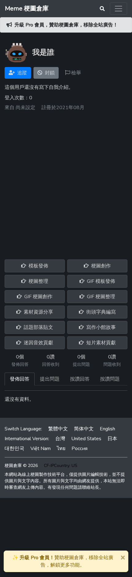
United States (86, 438)
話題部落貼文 (37, 327)
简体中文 (84, 428)
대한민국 (14, 448)
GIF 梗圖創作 (37, 296)
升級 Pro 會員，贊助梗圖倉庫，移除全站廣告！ (66, 25)
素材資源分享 (37, 312)
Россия (79, 448)
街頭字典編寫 (100, 312)
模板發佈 (37, 266)
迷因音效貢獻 (37, 342)
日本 (112, 438)
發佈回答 (19, 379)
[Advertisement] (66, 183)
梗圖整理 (37, 281)
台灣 (60, 438)
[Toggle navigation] (118, 8)
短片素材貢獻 (100, 342)
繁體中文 (58, 428)
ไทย (61, 448)
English (107, 428)
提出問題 (50, 379)
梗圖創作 (100, 266)
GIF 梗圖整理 (100, 296)
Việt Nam (40, 448)
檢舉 (75, 72)
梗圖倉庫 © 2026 (21, 465)
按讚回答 (80, 379)
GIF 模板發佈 (100, 281)
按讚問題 (110, 379)
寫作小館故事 (100, 327)
